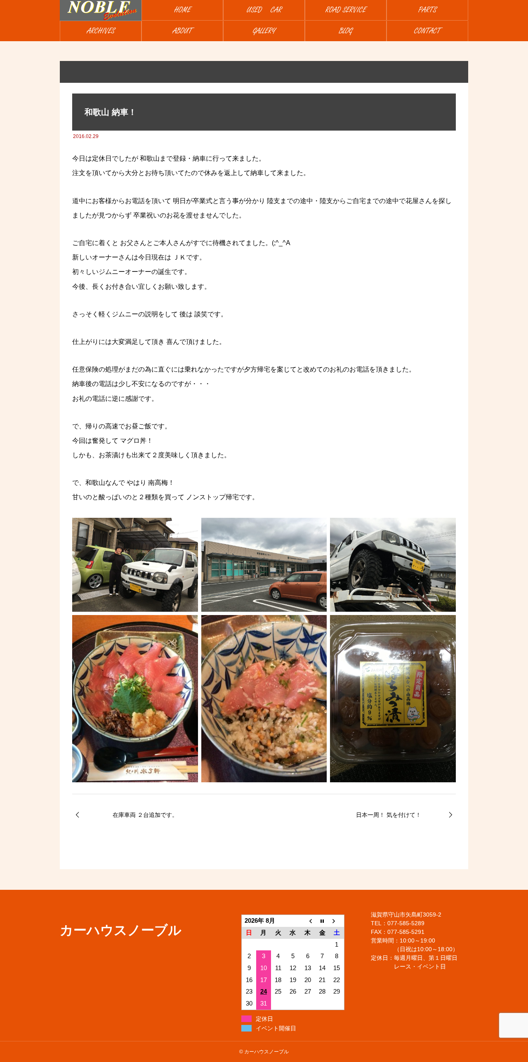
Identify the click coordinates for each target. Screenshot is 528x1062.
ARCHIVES (101, 31)
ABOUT (182, 31)
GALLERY (264, 31)
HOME (182, 10)
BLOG (345, 31)
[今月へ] (322, 921)
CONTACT (427, 31)
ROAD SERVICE (345, 10)
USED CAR (264, 10)
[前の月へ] (307, 921)
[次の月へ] (337, 921)
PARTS (427, 10)
